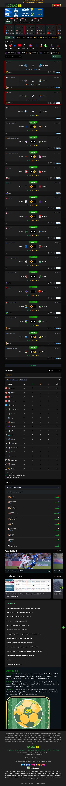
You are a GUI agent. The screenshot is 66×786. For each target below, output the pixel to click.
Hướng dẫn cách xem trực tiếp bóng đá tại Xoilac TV (20, 642)
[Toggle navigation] (7, 6)
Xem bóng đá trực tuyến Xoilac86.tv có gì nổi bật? (20, 612)
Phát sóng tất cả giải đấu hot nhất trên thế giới (19, 616)
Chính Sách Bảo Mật (20, 750)
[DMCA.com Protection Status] (33, 767)
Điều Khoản (31, 750)
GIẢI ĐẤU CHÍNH (9, 42)
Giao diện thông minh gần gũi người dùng (17, 629)
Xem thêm (33, 365)
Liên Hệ (49, 750)
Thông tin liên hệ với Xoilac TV (14, 664)
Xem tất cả (57, 550)
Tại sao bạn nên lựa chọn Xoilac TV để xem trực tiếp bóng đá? (22, 647)
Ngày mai (54, 37)
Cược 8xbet (56, 5)
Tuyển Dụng (56, 750)
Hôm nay (43, 37)
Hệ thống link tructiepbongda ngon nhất (17, 621)
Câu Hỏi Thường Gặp (40, 750)
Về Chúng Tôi (10, 750)
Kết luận (9, 660)
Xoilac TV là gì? (11, 603)
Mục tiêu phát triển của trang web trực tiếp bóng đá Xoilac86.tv (23, 608)
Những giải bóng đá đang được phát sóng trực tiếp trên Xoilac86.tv (24, 634)
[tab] (8, 21)
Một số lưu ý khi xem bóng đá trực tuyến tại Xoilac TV (20, 655)
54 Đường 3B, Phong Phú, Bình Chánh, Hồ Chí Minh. (35, 752)
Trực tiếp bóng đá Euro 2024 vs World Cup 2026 (19, 638)
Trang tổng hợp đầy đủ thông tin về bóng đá (18, 625)
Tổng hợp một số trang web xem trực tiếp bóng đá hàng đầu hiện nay (24, 651)
